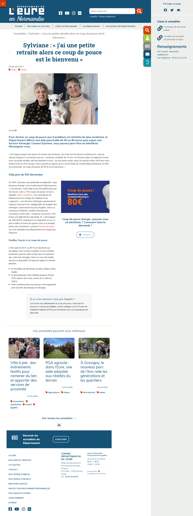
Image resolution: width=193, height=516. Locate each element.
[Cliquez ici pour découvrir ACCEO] (149, 62)
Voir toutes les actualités (57, 418)
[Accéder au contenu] (3, 3)
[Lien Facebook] (60, 13)
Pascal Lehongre (46, 226)
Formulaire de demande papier (175, 28)
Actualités (20, 33)
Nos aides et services (20, 460)
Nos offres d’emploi (19, 474)
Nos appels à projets (20, 479)
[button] (59, 425)
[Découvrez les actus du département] (149, 46)
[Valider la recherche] (139, 11)
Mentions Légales (18, 484)
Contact (13, 469)
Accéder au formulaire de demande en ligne (174, 38)
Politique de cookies (20, 493)
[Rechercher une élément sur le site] (148, 30)
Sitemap (13, 502)
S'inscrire (61, 439)
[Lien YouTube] (67, 13)
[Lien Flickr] (79, 13)
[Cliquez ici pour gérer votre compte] (149, 38)
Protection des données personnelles (29, 488)
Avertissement (16, 498)
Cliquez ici (87, 235)
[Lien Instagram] (73, 13)
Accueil (12, 455)
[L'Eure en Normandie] (26, 13)
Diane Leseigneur (25, 195)
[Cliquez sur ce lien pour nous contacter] (149, 54)
